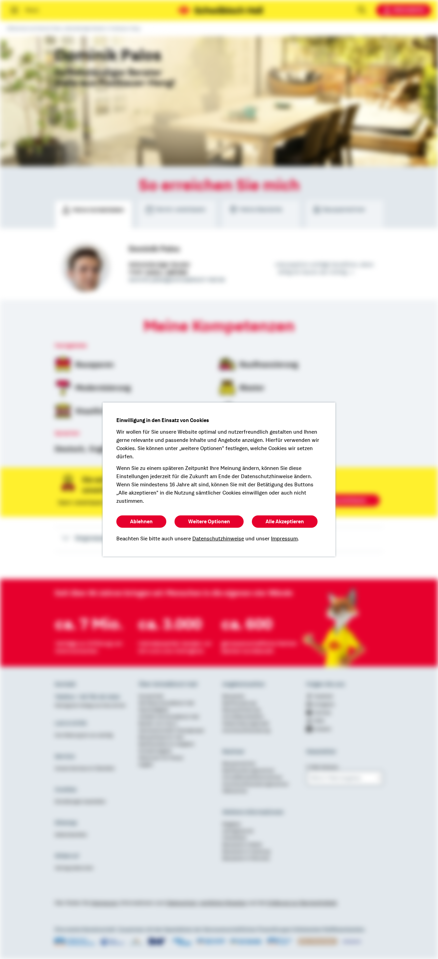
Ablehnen (141, 521)
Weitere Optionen (209, 521)
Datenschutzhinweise (218, 538)
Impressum (284, 538)
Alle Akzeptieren (285, 521)
